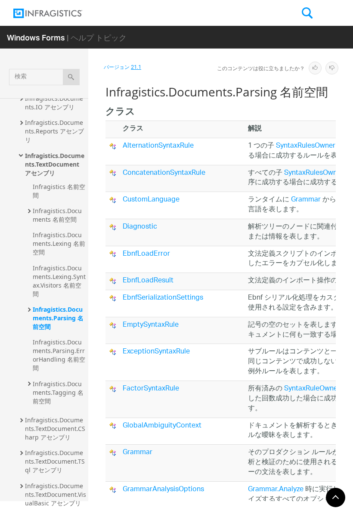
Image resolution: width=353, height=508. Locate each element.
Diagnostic (140, 227)
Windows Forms (36, 37)
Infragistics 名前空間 (59, 191)
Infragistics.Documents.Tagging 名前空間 (58, 392)
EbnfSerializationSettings (163, 298)
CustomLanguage (151, 200)
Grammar (306, 200)
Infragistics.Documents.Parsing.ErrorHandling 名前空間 (59, 355)
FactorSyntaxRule (151, 389)
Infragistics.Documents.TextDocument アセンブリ (54, 164)
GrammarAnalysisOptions (163, 490)
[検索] (71, 77)
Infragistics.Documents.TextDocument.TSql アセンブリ (55, 461)
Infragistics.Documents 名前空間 (57, 215)
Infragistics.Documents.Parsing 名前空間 (58, 318)
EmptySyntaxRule (151, 325)
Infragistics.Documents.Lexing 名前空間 (59, 243)
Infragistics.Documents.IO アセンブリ (54, 102)
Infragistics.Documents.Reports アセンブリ (54, 131)
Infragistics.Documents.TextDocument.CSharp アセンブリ (55, 428)
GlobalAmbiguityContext (162, 426)
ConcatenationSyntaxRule (164, 173)
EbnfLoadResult (148, 281)
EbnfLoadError (146, 254)
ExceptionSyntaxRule (156, 352)
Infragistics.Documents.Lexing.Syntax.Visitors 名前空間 (59, 281)
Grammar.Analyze (275, 490)
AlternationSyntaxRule (158, 146)
